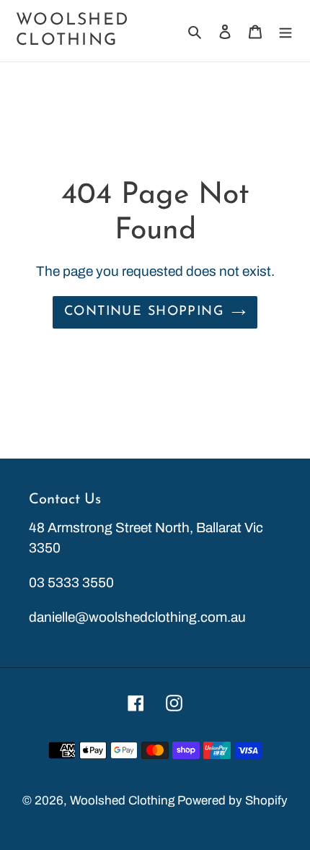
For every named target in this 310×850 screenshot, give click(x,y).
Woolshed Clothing (72, 30)
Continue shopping (144, 311)
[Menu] (285, 31)
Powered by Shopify (232, 800)
